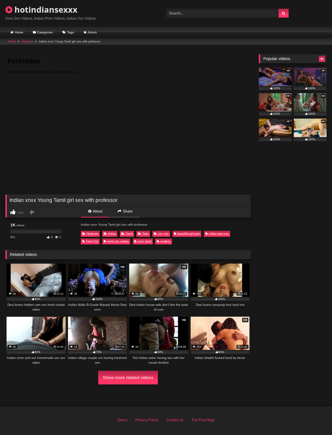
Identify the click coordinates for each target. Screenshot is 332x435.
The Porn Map (203, 420)
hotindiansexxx (44, 9)
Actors (92, 32)
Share (127, 211)
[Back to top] (318, 421)
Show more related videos (128, 377)
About (97, 211)
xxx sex (163, 233)
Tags (70, 32)
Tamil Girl (92, 241)
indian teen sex (219, 233)
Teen (145, 233)
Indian (112, 233)
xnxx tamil (144, 241)
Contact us (174, 420)
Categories (45, 32)
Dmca (122, 420)
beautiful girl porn (189, 233)
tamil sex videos (118, 241)
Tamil (129, 233)
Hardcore (27, 41)
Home (19, 32)
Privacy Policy (146, 420)
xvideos (165, 241)
